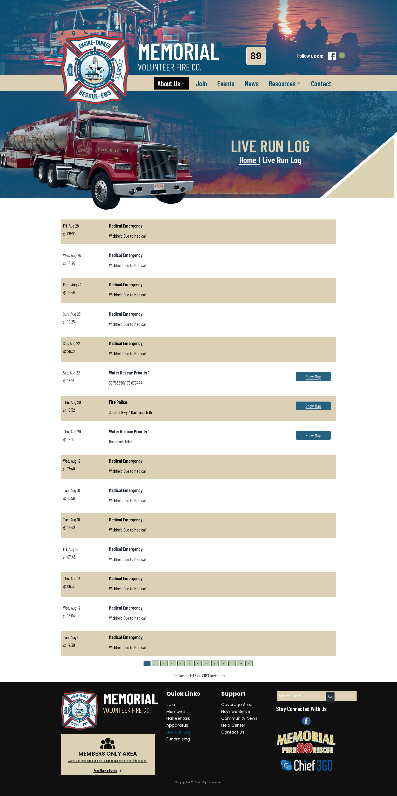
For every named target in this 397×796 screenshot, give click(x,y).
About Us (168, 83)
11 (231, 663)
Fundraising (178, 739)
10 (223, 663)
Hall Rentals (178, 718)
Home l (249, 160)
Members (176, 711)
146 (240, 663)
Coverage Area (236, 704)
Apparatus (177, 725)
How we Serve (235, 711)
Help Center (233, 725)
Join (201, 83)
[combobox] (317, 696)
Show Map (313, 376)
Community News (239, 718)
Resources (282, 83)
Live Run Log (178, 732)
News (252, 83)
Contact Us (232, 732)
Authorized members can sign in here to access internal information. (107, 760)
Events (226, 83)
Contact (321, 83)
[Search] (330, 697)
